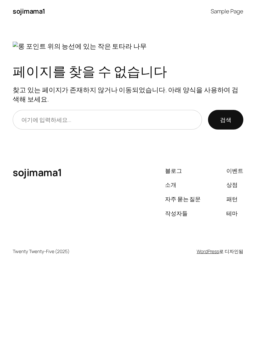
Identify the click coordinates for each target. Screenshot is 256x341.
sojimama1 (29, 11)
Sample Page (227, 11)
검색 (225, 120)
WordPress (208, 251)
